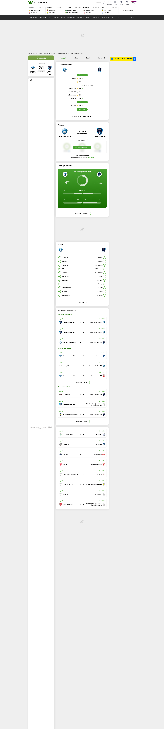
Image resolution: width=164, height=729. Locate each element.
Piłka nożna (42, 17)
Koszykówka (105, 17)
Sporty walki (80, 17)
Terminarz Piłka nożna (44, 53)
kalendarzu (91, 157)
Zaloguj (134, 2)
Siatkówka (56, 17)
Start (29, 53)
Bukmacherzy (71, 17)
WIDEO (88, 17)
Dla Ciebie (33, 17)
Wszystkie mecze (81, 382)
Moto (113, 17)
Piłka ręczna (96, 17)
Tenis (49, 17)
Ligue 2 (53, 53)
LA (117, 17)
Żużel (63, 17)
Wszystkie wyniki (127, 10)
